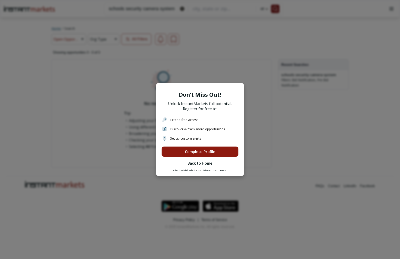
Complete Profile (200, 151)
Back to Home (200, 163)
